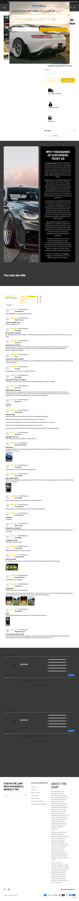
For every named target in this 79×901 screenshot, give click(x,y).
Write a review (71, 675)
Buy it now (68, 80)
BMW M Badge (32, 513)
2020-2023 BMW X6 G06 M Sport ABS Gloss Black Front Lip (44, 399)
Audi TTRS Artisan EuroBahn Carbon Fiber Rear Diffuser (43, 328)
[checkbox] (45, 680)
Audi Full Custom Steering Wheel (37, 340)
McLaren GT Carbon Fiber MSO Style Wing (39, 609)
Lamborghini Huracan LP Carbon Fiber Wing (40, 354)
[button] (23, 296)
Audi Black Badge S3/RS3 (35, 432)
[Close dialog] (67, 3)
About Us (33, 786)
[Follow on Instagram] (9, 889)
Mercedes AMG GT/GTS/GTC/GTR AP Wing (39, 410)
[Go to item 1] (6, 57)
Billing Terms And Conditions (39, 804)
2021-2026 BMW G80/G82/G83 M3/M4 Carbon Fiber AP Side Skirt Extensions (49, 385)
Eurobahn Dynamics (51, 163)
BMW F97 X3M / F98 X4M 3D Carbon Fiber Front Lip (41, 473)
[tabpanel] (39, 691)
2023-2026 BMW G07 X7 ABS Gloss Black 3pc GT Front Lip (43, 535)
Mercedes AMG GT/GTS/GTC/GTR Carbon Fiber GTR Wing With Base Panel (48, 504)
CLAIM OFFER (54, 29)
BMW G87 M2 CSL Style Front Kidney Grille (39, 555)
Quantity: (46, 69)
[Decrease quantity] (47, 73)
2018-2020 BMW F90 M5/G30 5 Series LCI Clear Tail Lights (43, 546)
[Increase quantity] (53, 73)
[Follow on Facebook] (5, 889)
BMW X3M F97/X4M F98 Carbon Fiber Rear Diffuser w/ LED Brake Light (47, 496)
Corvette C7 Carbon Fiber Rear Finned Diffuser (41, 318)
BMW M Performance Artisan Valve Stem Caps (40, 523)
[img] (11, 296)
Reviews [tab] (8, 676)
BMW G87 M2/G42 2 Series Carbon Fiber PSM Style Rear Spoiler (45, 443)
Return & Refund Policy (37, 801)
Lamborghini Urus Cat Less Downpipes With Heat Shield (43, 465)
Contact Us (34, 789)
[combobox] (14, 29)
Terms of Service (35, 792)
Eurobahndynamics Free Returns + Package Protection (43, 366)
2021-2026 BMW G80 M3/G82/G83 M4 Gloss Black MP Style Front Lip (46, 375)
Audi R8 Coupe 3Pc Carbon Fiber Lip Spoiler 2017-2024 (43, 629)
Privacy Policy (35, 795)
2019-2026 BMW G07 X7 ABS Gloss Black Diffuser (41, 309)
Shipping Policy (35, 798)
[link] (39, 6)
